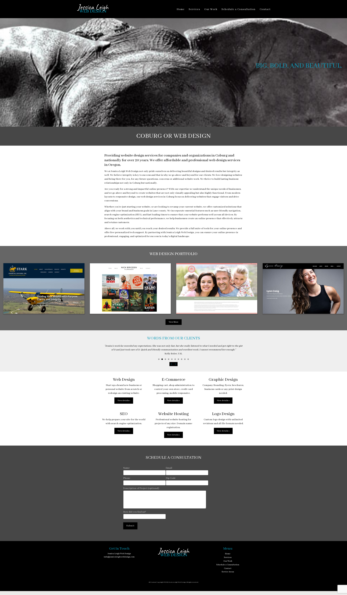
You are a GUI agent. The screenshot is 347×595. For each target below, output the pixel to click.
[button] (158, 359)
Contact (265, 9)
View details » (124, 400)
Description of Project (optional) (141, 488)
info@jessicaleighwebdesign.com (119, 557)
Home (180, 9)
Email (169, 468)
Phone (126, 478)
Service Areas (228, 572)
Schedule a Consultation (238, 9)
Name (126, 468)
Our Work (210, 9)
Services (194, 9)
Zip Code (171, 478)
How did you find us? (134, 512)
